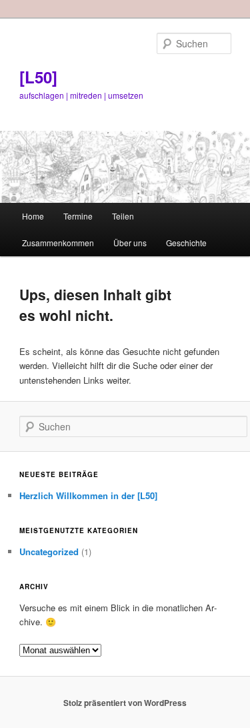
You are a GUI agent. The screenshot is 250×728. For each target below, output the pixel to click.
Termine (78, 216)
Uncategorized (49, 551)
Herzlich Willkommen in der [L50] (88, 495)
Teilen (123, 216)
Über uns (130, 242)
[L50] (38, 76)
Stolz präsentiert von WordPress (125, 703)
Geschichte (186, 242)
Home (33, 216)
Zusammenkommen (58, 242)
